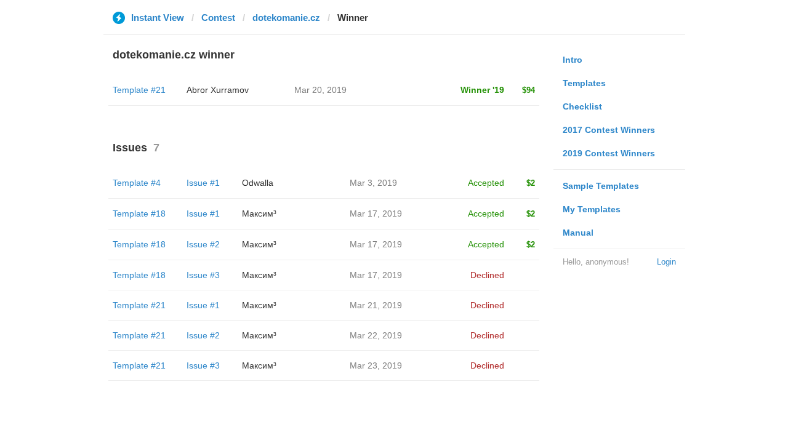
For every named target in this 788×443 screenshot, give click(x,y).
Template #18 (139, 213)
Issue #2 (203, 244)
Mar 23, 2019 (376, 365)
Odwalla (257, 183)
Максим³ (259, 213)
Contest (218, 17)
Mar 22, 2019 (376, 335)
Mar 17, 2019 (376, 213)
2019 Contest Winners (609, 153)
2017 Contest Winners (609, 130)
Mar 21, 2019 (376, 305)
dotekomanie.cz (286, 17)
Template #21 (139, 90)
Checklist (582, 106)
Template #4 (137, 183)
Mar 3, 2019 (373, 183)
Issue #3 (203, 275)
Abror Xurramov (218, 90)
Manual (578, 232)
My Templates (592, 209)
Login (666, 261)
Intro (572, 60)
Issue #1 (203, 183)
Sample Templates (601, 186)
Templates (584, 83)
